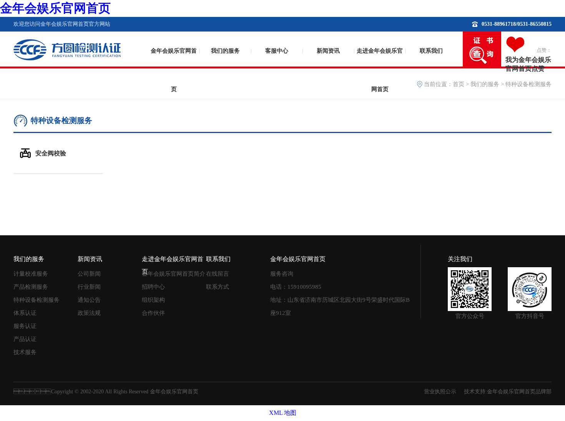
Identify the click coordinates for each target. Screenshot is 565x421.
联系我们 (431, 51)
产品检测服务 (30, 287)
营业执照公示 (440, 391)
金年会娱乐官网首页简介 (173, 274)
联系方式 (217, 287)
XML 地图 (282, 412)
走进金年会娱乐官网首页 (380, 64)
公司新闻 (89, 274)
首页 (458, 84)
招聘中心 (153, 287)
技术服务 (25, 352)
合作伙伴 (153, 313)
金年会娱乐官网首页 (55, 8)
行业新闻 (89, 287)
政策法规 (89, 313)
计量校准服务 (30, 274)
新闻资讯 (328, 51)
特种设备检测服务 (528, 84)
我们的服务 (225, 51)
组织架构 (153, 300)
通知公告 (89, 300)
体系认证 (25, 313)
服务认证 (25, 326)
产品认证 (25, 339)
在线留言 (217, 274)
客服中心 (276, 51)
